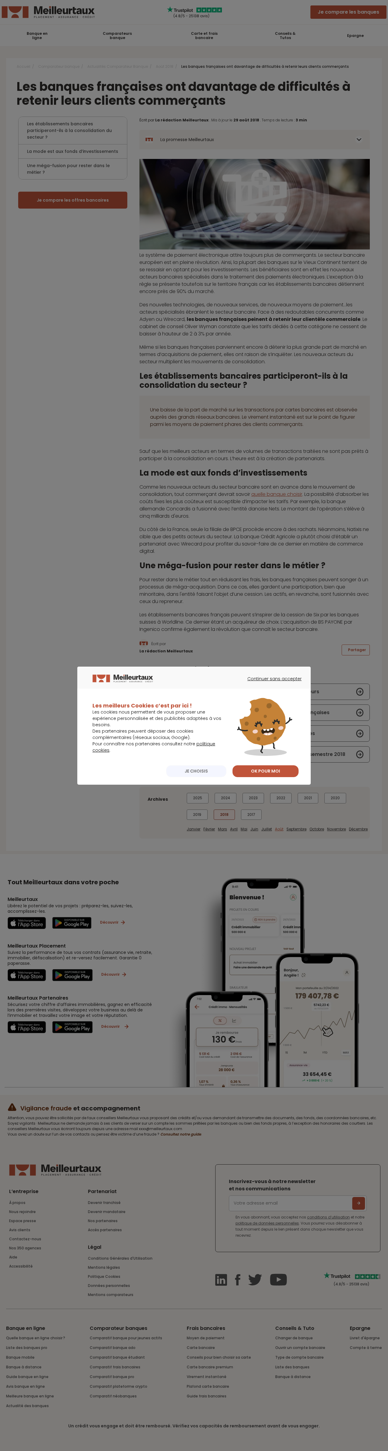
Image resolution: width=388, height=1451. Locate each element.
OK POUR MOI (265, 771)
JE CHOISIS (196, 771)
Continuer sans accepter (271, 684)
